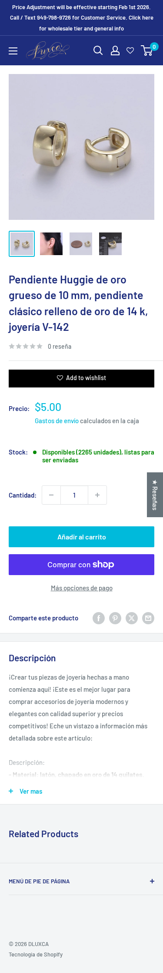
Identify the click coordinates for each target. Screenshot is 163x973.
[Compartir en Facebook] (99, 617)
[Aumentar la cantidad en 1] (97, 495)
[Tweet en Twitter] (132, 617)
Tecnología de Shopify (36, 954)
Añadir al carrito (81, 536)
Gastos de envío (57, 420)
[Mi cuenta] (115, 50)
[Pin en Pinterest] (115, 617)
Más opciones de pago (82, 588)
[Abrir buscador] (98, 50)
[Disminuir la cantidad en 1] (51, 495)
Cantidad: (23, 495)
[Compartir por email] (148, 617)
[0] (147, 50)
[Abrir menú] (13, 50)
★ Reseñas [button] (155, 494)
